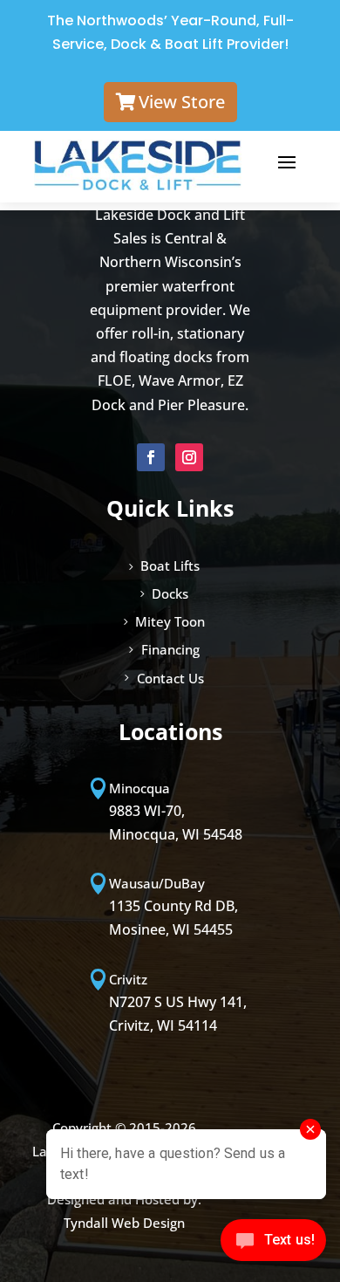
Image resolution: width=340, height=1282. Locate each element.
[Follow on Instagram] (189, 457)
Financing (170, 649)
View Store (182, 101)
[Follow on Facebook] (151, 457)
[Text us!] (273, 1245)
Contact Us (170, 678)
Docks (170, 593)
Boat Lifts (170, 565)
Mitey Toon (170, 621)
